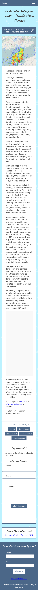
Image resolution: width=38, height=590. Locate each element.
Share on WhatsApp (19, 438)
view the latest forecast (22, 32)
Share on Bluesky (23, 429)
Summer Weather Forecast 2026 (19, 535)
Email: (8, 476)
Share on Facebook (26, 434)
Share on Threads (11, 434)
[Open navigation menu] (33, 3)
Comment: (10, 486)
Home (4, 3)
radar (22, 401)
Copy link (12, 429)
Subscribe (19, 571)
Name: (8, 466)
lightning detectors (14, 404)
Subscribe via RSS (19, 579)
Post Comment (19, 506)
